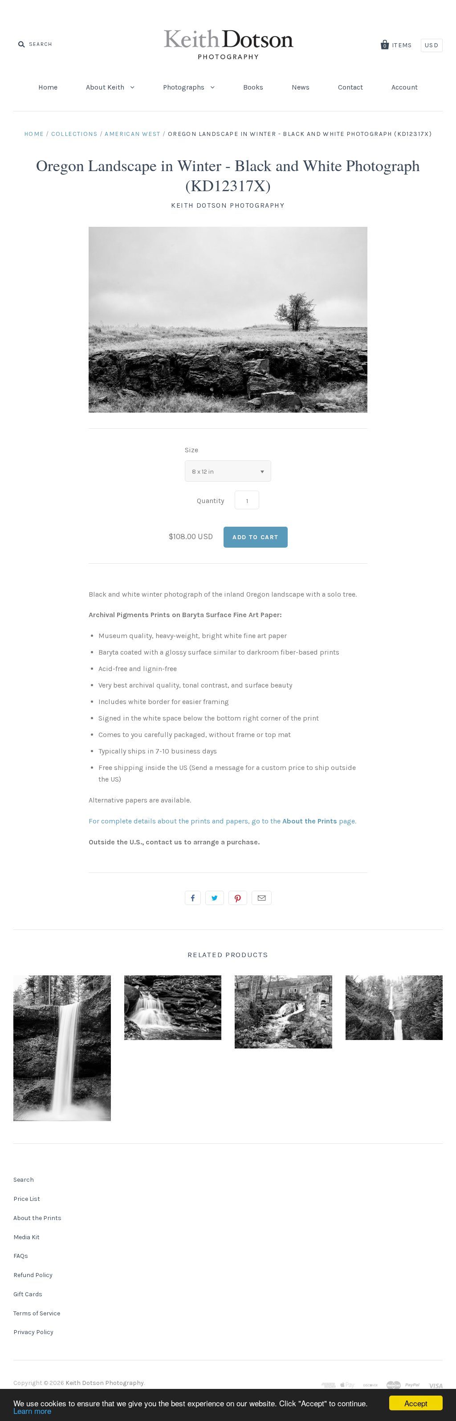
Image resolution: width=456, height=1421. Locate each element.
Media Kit (26, 1237)
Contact (350, 87)
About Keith (106, 87)
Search (23, 1179)
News (300, 87)
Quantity (210, 500)
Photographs (184, 87)
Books (253, 87)
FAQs (20, 1256)
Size (191, 450)
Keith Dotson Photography (228, 205)
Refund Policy (33, 1275)
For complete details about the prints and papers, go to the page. (222, 821)
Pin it (237, 898)
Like (193, 898)
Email (262, 898)
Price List (26, 1199)
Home (47, 87)
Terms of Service (36, 1313)
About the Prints (37, 1218)
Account (404, 87)
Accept (416, 1403)
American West (132, 134)
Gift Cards (27, 1294)
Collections (74, 134)
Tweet (214, 898)
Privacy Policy (33, 1332)
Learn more (32, 1410)
